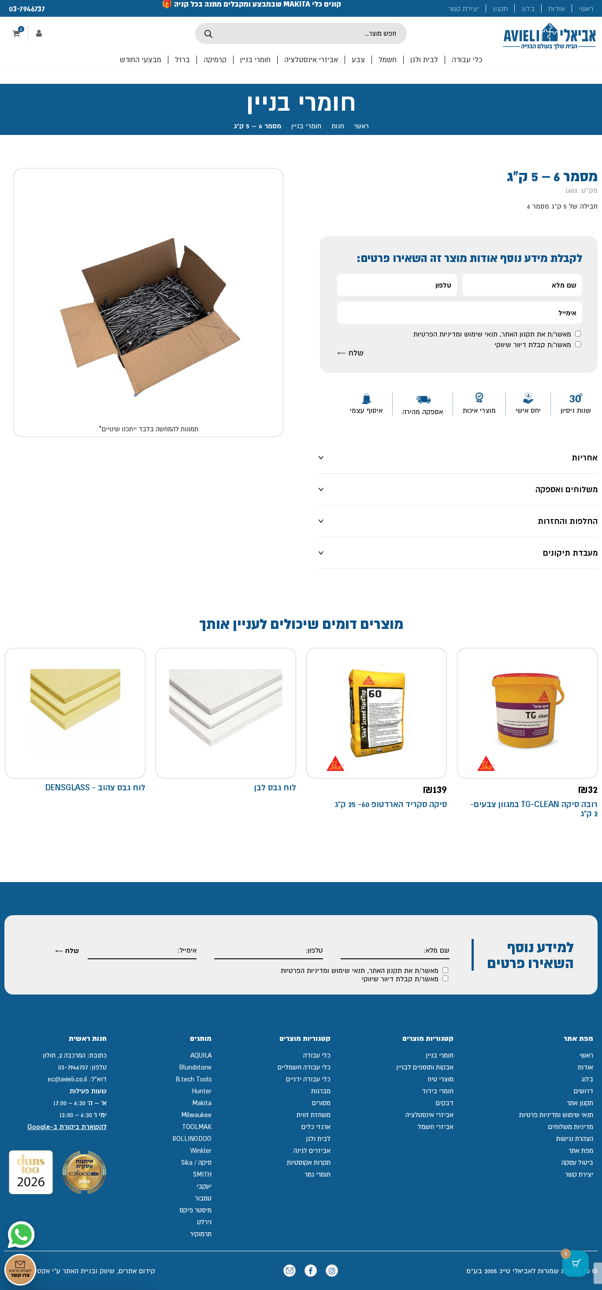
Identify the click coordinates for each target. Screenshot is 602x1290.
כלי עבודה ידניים (308, 1079)
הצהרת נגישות (574, 1138)
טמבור (203, 1198)
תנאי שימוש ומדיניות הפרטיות (455, 334)
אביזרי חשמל (435, 1126)
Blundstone (195, 1067)
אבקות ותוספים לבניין (424, 1067)
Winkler (201, 1150)
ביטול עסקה (577, 1162)
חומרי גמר (318, 1174)
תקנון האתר (518, 334)
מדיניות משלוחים (570, 1126)
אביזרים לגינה (312, 1150)
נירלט (204, 1222)
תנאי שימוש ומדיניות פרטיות (556, 1114)
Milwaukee (196, 1114)
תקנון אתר (580, 1103)
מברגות (321, 1091)
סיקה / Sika (196, 1162)
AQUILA (201, 1055)
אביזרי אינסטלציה (311, 60)
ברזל (182, 60)
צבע (358, 60)
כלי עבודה (467, 60)
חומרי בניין (255, 60)
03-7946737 (27, 8)
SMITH (202, 1174)
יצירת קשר (463, 8)
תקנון (500, 8)
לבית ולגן (424, 60)
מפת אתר (581, 1150)
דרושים (583, 1091)
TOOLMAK (197, 1126)
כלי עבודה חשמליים (304, 1067)
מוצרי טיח (440, 1079)
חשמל (388, 60)
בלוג (528, 8)
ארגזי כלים (316, 1126)
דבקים (444, 1103)
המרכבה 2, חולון (64, 1055)
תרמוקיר (201, 1234)
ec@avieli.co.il (67, 1079)
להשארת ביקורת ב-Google (67, 1126)
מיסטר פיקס (195, 1210)
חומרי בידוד (437, 1091)
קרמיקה (215, 60)
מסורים (321, 1103)
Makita (202, 1103)
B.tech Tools (193, 1079)
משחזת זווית (314, 1114)
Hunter (202, 1091)
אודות (556, 8)
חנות (337, 126)
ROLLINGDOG (192, 1138)
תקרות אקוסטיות (309, 1162)
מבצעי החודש (140, 60)
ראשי (586, 8)
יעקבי (204, 1186)
